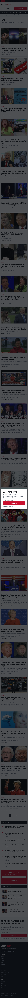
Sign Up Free (14, 503)
